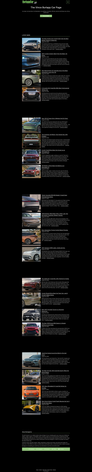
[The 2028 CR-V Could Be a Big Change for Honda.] (31, 284)
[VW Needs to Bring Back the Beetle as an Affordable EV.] (31, 171)
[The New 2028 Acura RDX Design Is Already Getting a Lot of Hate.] (31, 329)
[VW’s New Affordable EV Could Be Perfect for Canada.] (31, 392)
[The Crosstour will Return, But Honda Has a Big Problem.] (31, 140)
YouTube (62, 449)
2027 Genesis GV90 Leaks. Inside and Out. (53, 248)
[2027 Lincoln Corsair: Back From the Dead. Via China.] (31, 60)
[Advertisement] (46, 26)
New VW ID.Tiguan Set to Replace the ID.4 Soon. (55, 118)
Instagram (40, 449)
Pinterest (48, 449)
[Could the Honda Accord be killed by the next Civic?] (31, 360)
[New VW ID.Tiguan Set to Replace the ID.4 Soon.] (31, 125)
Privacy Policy (49, 469)
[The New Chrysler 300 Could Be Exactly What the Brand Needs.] (31, 377)
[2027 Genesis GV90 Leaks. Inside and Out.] (31, 254)
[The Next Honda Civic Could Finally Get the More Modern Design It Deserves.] (31, 44)
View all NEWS (46, 16)
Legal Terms (44, 469)
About (37, 469)
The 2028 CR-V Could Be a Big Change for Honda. (55, 278)
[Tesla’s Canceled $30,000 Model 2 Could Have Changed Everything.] (31, 203)
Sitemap (54, 469)
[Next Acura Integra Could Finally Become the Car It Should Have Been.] (31, 407)
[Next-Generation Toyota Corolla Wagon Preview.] (31, 237)
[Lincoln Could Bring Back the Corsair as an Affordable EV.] (31, 156)
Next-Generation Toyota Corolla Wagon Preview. (55, 230)
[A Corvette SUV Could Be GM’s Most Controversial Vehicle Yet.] (31, 94)
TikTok (54, 449)
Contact (40, 469)
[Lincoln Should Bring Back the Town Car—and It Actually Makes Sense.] (31, 300)
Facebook (32, 449)
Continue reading (59, 49)
